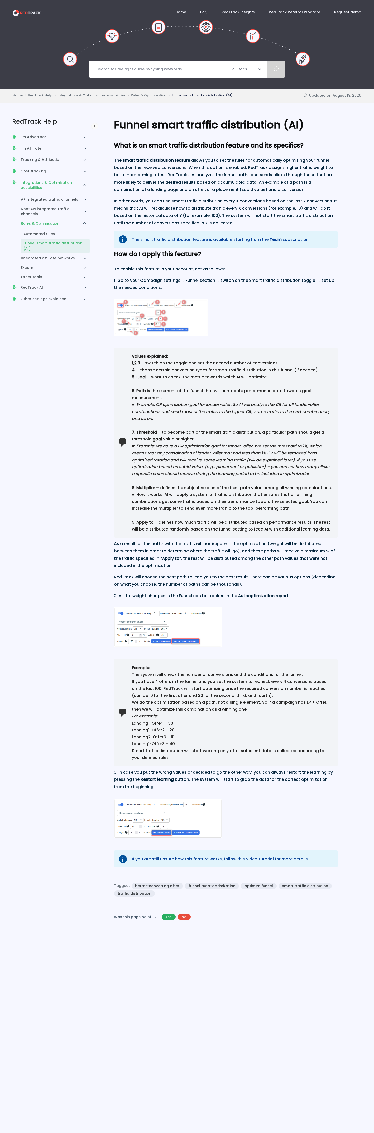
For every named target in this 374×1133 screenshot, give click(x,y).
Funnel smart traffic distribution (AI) (52, 246)
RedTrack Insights (238, 12)
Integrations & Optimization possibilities (46, 185)
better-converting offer (157, 885)
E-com (27, 267)
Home (180, 12)
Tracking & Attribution (41, 159)
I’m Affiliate (31, 148)
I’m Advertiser (33, 136)
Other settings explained (43, 298)
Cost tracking (33, 171)
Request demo (347, 12)
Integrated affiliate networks (48, 258)
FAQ (204, 12)
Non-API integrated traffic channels (45, 211)
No (184, 916)
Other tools (31, 276)
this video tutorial (255, 859)
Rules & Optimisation (40, 223)
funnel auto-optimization (212, 885)
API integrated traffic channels (49, 199)
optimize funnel (258, 885)
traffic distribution (134, 893)
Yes (168, 916)
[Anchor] (307, 145)
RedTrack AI (32, 287)
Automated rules (39, 234)
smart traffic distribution (305, 885)
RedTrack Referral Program (294, 12)
